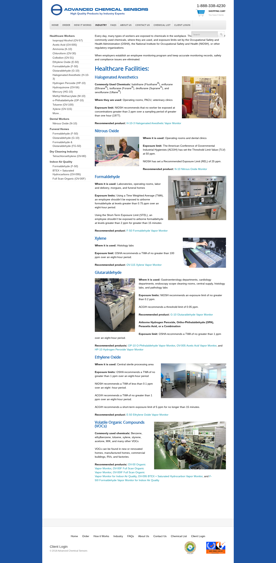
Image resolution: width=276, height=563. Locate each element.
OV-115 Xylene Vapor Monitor (144, 264)
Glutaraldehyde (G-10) (66, 70)
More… (57, 113)
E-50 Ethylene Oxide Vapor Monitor (147, 414)
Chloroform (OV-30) (64, 53)
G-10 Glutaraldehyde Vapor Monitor (191, 314)
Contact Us (142, 25)
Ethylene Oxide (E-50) (66, 61)
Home (55, 25)
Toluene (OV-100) (63, 104)
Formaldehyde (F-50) (65, 66)
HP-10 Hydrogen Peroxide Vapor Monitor (119, 349)
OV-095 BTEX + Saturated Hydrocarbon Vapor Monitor (170, 476)
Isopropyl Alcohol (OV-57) (68, 40)
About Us (126, 25)
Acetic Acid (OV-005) (65, 44)
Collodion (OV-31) (63, 57)
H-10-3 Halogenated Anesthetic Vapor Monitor (154, 123)
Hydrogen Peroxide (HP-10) (69, 83)
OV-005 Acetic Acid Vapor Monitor (196, 345)
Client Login (182, 25)
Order (66, 25)
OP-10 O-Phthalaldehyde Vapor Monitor (151, 345)
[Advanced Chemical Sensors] (99, 15)
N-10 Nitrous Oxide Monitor (191, 169)
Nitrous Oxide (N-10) (65, 123)
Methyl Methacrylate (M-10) (69, 95)
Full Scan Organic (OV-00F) (69, 178)
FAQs (113, 25)
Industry (101, 25)
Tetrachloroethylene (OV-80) (69, 156)
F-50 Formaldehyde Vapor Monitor (147, 230)
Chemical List (162, 25)
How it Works (82, 25)
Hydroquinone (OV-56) (66, 87)
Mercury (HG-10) (63, 91)
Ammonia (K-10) (62, 49)
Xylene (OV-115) (62, 108)
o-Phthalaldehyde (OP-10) (68, 100)
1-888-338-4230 (211, 5)
